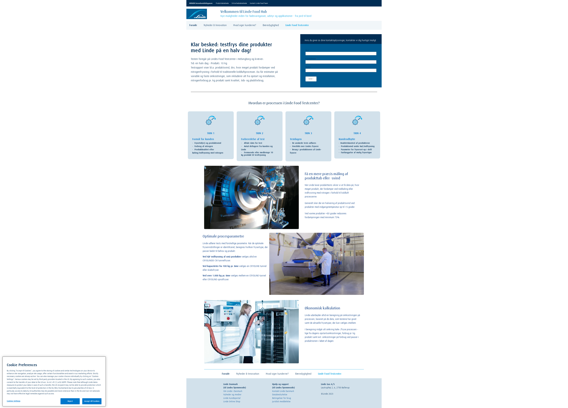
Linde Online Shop (231, 401)
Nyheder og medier (232, 395)
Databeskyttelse (279, 395)
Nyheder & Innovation (215, 25)
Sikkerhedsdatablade (239, 3)
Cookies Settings (13, 401)
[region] (54, 381)
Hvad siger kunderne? (244, 25)
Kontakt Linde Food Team (259, 3)
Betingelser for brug (281, 398)
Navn (307, 50)
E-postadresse (310, 59)
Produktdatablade (222, 3)
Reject (70, 401)
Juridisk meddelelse (281, 401)
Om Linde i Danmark (232, 391)
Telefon (308, 67)
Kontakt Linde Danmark (283, 391)
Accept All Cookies (91, 401)
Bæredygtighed (271, 25)
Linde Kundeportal (232, 398)
